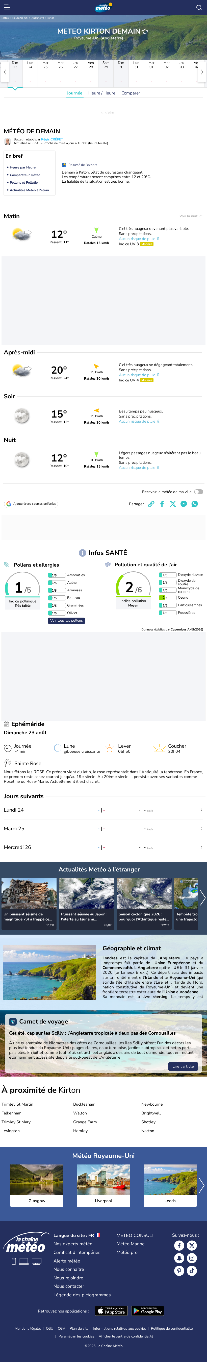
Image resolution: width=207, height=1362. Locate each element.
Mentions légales (28, 1328)
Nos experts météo (73, 1244)
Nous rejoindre (68, 1278)
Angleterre (38, 18)
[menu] (8, 8)
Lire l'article (183, 1066)
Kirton (51, 18)
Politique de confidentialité (172, 1328)
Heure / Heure (101, 93)
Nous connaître (69, 1269)
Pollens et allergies (36, 565)
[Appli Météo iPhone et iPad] (111, 1311)
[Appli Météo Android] (147, 1311)
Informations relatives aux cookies (119, 1328)
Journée (74, 93)
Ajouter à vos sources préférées (34, 504)
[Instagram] (192, 1258)
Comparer (130, 93)
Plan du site (79, 1328)
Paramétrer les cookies (76, 1336)
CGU (49, 1328)
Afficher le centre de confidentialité (126, 1336)
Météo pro (127, 1252)
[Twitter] (192, 1246)
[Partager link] (151, 504)
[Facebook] (179, 1246)
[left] (5, 72)
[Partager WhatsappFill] (194, 504)
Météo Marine (131, 1244)
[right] (202, 72)
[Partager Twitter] (173, 504)
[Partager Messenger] (183, 504)
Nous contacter (69, 1286)
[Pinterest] (179, 1271)
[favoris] (145, 31)
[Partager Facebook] (162, 504)
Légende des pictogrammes (82, 1295)
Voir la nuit (188, 216)
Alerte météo (67, 1261)
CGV (61, 1328)
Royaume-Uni (20, 18)
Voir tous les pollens (66, 620)
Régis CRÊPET (52, 139)
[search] (199, 8)
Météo (5, 18)
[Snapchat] (179, 1258)
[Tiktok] (192, 1271)
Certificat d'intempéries (77, 1252)
